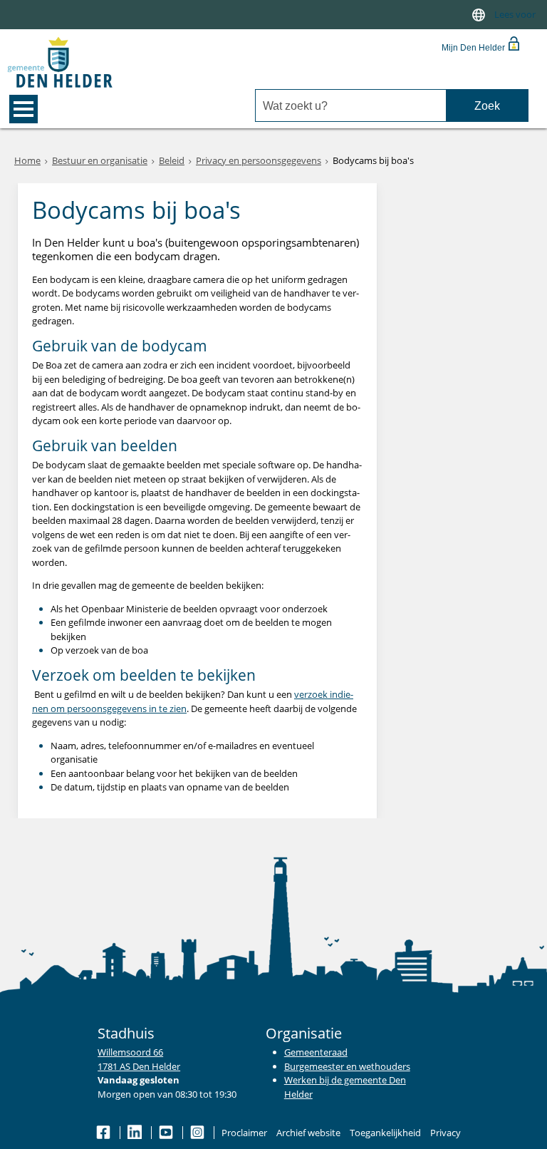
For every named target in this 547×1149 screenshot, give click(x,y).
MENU (23, 109)
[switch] (478, 14)
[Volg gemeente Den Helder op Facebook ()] (104, 1132)
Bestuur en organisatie (99, 160)
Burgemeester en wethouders (347, 1066)
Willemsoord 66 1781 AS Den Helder (139, 1059)
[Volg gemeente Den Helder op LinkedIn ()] (135, 1132)
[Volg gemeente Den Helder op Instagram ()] (198, 1132)
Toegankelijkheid (385, 1132)
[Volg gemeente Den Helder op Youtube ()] (167, 1132)
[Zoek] (487, 106)
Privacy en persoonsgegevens (258, 160)
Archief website (308, 1132)
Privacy (445, 1132)
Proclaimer (244, 1132)
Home (27, 160)
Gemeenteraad (316, 1052)
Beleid (171, 160)
